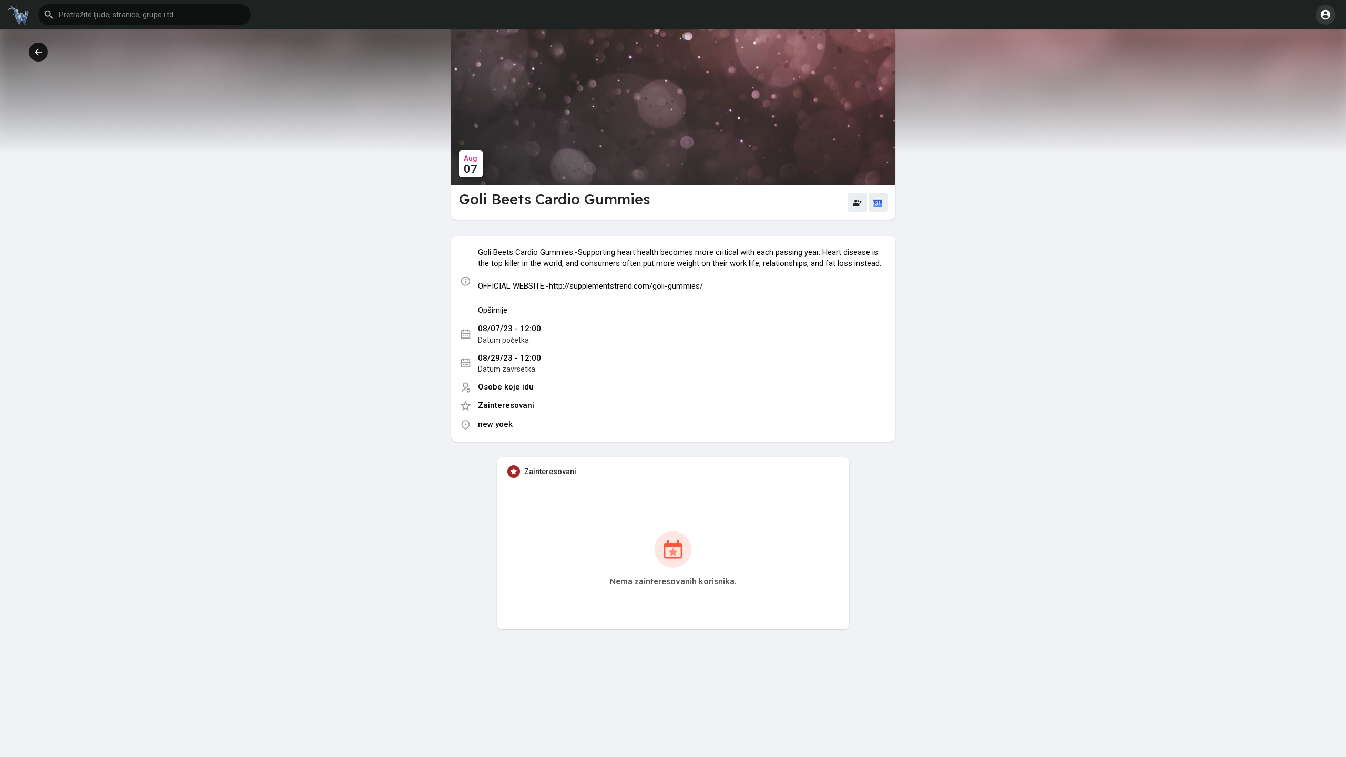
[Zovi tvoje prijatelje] (857, 202)
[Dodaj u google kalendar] (878, 202)
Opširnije (492, 310)
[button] (144, 14)
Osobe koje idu (506, 387)
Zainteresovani (506, 405)
